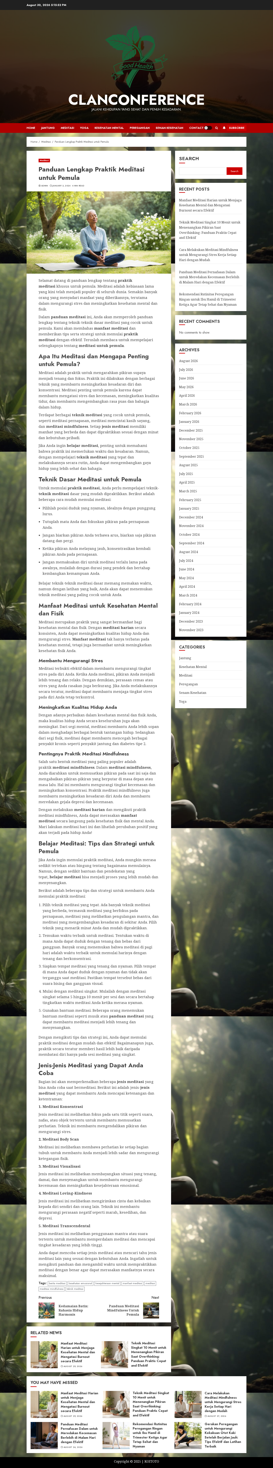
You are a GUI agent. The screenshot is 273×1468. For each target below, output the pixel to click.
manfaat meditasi (132, 1283)
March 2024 (188, 595)
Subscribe (236, 128)
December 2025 (191, 430)
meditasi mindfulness (51, 1289)
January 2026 (189, 421)
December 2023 (191, 621)
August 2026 (188, 361)
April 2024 (187, 587)
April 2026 (187, 395)
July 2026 (186, 369)
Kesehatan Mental (109, 128)
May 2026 (186, 387)
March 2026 (188, 404)
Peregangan (140, 128)
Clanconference (136, 99)
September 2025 (191, 456)
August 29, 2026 (73, 1366)
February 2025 (190, 500)
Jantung (48, 128)
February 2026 (190, 413)
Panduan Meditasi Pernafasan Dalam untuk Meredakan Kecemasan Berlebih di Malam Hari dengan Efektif (209, 277)
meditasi (150, 1283)
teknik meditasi (75, 1289)
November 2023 (191, 630)
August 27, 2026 (216, 1416)
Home (31, 128)
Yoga (84, 128)
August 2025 (188, 465)
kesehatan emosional (80, 1283)
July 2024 (186, 560)
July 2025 (186, 474)
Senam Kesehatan (169, 128)
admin (44, 185)
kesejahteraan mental (107, 1283)
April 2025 (187, 482)
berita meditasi (57, 1283)
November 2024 (191, 526)
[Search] (216, 128)
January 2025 (189, 508)
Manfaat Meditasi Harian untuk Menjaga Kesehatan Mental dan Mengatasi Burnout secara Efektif (78, 1352)
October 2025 (189, 448)
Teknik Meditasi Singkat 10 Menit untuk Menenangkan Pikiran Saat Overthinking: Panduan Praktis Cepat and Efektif (148, 1354)
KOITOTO (151, 1461)
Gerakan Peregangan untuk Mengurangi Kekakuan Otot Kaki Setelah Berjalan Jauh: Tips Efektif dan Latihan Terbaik (223, 1435)
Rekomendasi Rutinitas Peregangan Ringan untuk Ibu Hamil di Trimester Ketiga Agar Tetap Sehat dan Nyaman (208, 299)
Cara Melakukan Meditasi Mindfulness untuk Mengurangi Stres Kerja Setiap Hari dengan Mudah (208, 255)
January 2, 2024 (61, 185)
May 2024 (186, 578)
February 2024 (190, 604)
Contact (196, 128)
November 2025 (191, 439)
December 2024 (191, 517)
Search (189, 158)
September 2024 (191, 543)
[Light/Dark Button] (208, 128)
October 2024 (189, 534)
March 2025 (188, 491)
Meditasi (67, 128)
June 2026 (186, 378)
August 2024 (188, 552)
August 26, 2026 (73, 1447)
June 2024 (186, 569)
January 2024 (189, 612)
